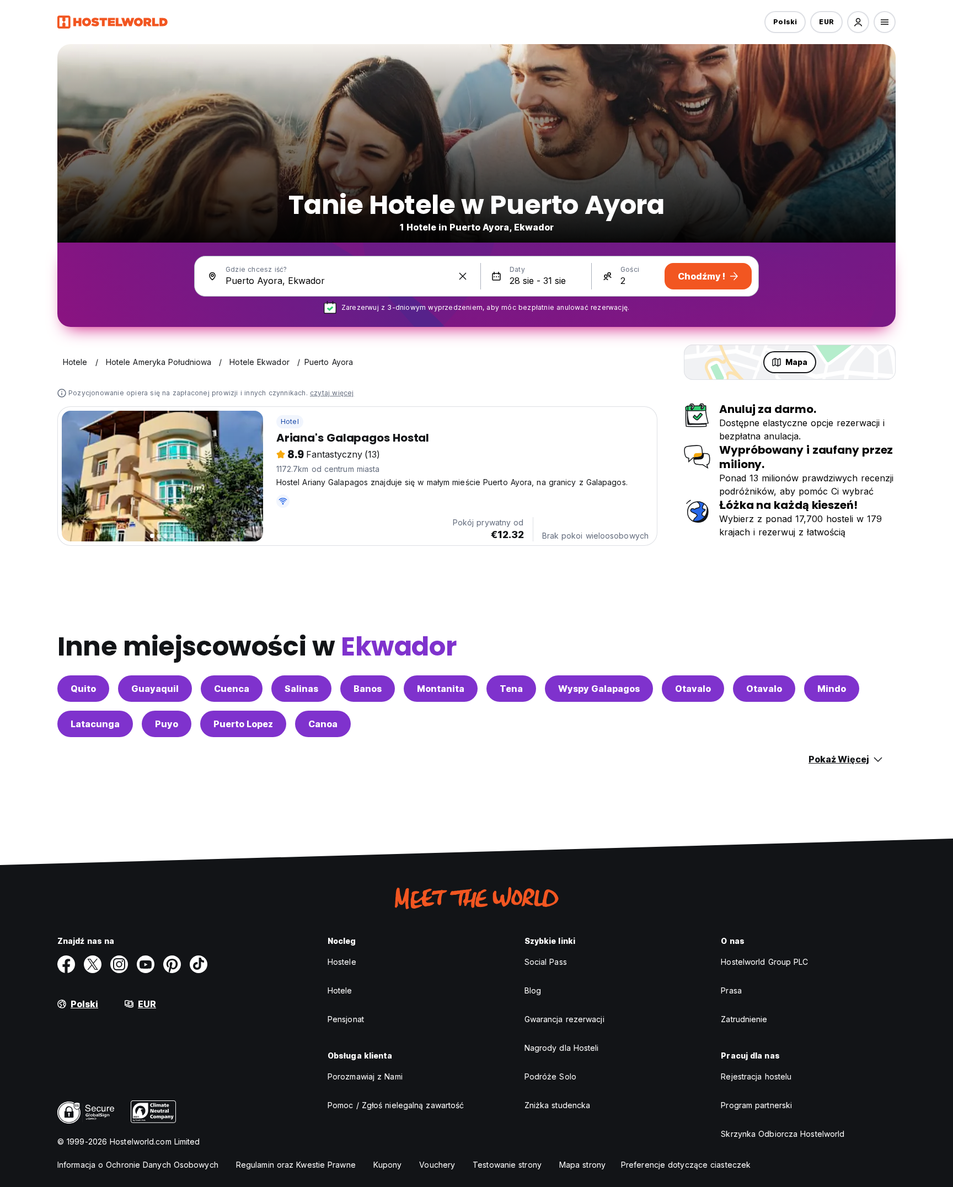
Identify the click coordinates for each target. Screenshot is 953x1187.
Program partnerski (756, 1105)
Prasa (731, 990)
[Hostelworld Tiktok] (198, 964)
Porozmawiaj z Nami (365, 1076)
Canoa (323, 723)
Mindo (831, 688)
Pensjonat (346, 1019)
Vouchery (437, 1164)
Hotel (290, 421)
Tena (511, 688)
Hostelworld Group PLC (764, 961)
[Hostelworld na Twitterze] (92, 964)
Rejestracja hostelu (756, 1076)
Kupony (387, 1164)
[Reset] (462, 276)
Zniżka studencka (557, 1105)
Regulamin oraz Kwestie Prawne (296, 1164)
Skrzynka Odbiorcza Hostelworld (782, 1133)
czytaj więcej (332, 393)
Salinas (301, 688)
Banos (368, 688)
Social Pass (545, 961)
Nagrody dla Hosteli (561, 1047)
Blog (532, 990)
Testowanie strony (507, 1164)
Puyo (166, 723)
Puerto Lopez (243, 723)
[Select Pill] (858, 22)
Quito (83, 688)
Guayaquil (155, 688)
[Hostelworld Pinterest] (172, 964)
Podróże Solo (550, 1076)
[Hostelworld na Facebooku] (66, 964)
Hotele (340, 990)
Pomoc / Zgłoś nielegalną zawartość (396, 1105)
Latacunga (95, 723)
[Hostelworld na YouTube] (145, 964)
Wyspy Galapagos (599, 688)
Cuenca (231, 688)
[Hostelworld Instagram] (119, 964)
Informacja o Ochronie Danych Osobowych (137, 1164)
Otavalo (693, 688)
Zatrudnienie (744, 1019)
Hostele (342, 961)
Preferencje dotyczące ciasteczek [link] (686, 1164)
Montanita (440, 688)
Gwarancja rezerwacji (564, 1019)
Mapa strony (582, 1164)
